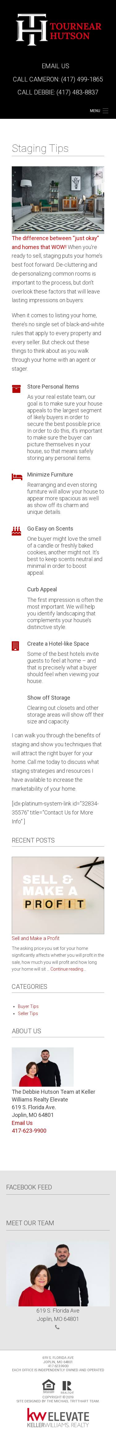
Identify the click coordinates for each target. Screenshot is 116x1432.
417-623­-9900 (29, 1130)
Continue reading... (68, 969)
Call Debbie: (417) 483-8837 (58, 92)
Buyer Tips (28, 1006)
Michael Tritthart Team (76, 1401)
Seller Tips (28, 1013)
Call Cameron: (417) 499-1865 (58, 79)
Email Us (55, 66)
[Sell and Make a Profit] (58, 895)
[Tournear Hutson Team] (58, 29)
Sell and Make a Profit (35, 938)
